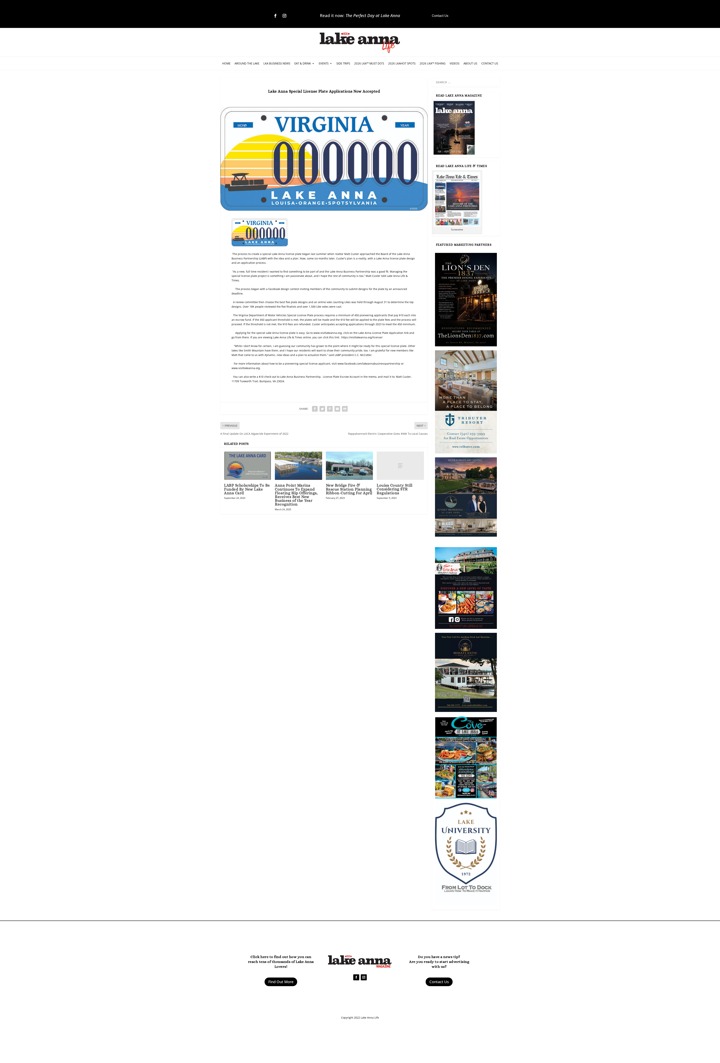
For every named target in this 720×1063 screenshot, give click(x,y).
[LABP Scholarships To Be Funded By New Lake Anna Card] (247, 466)
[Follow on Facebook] (275, 15)
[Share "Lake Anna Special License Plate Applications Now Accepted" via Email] (337, 409)
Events (323, 63)
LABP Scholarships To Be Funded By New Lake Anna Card (247, 489)
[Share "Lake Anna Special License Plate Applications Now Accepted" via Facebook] (315, 409)
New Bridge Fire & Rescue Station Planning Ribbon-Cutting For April (349, 489)
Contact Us (489, 63)
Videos (454, 63)
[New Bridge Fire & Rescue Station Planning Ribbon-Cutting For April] (349, 466)
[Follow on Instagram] (284, 15)
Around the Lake (247, 63)
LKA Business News (276, 63)
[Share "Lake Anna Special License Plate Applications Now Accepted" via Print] (345, 409)
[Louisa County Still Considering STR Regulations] (400, 466)
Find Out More (280, 981)
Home (226, 63)
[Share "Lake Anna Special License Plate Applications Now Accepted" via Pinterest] (330, 409)
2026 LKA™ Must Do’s (369, 63)
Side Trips (343, 63)
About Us (470, 63)
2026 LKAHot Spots (402, 63)
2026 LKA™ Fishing (433, 63)
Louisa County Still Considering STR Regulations (394, 489)
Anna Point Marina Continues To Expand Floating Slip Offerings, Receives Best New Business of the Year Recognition (296, 494)
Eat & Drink (302, 63)
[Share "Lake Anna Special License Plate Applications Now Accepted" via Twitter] (322, 409)
